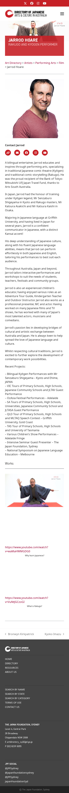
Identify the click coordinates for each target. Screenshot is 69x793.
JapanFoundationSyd (16, 781)
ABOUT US (11, 671)
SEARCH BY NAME (15, 689)
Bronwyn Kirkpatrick (19, 634)
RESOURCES (11, 667)
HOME (8, 659)
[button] (62, 13)
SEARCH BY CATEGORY (17, 698)
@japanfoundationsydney (19, 772)
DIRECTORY (11, 663)
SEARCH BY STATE (15, 693)
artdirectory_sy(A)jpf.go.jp (19, 742)
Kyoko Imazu (53, 634)
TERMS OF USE (13, 702)
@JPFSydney (11, 768)
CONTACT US (12, 707)
